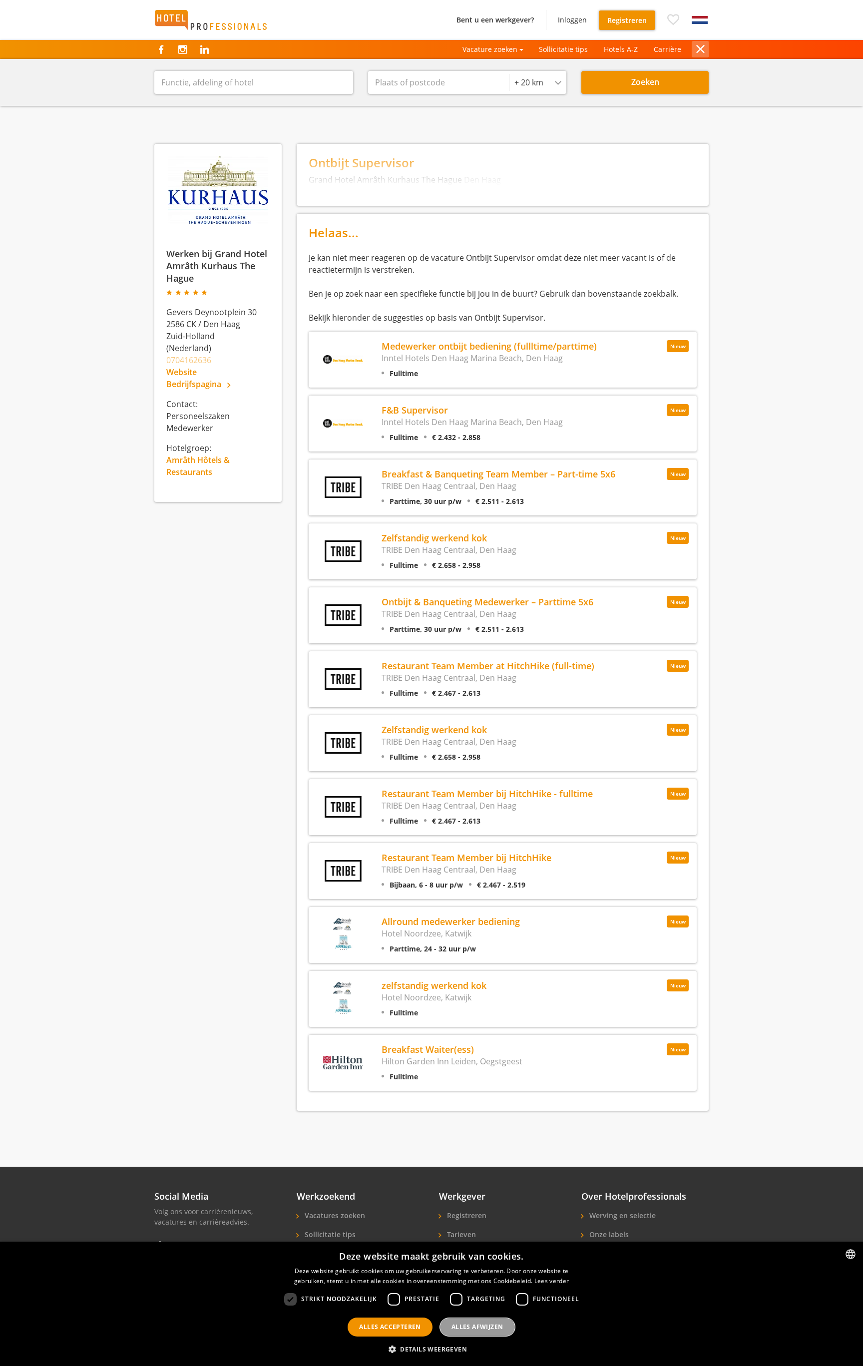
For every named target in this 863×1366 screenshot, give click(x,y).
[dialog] (431, 1304)
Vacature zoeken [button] (489, 49)
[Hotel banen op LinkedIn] (204, 49)
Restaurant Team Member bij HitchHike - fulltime (487, 793)
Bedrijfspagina (194, 384)
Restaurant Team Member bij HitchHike (466, 857)
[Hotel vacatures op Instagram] (182, 49)
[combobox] (537, 82)
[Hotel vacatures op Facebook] (161, 49)
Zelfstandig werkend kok (434, 537)
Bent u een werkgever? (495, 19)
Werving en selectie (621, 1215)
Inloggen (572, 19)
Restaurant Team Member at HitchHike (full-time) (488, 665)
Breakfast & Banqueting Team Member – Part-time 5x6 (498, 473)
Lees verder (551, 1281)
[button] (673, 20)
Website (181, 372)
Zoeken (645, 81)
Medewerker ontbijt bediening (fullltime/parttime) (489, 346)
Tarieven (460, 1234)
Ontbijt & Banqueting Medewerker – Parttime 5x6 (487, 601)
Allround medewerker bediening (451, 921)
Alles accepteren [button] (390, 1327)
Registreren (627, 20)
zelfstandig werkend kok (434, 985)
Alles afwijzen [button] (477, 1327)
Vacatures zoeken (334, 1215)
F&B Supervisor (415, 410)
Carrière (667, 49)
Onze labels (608, 1234)
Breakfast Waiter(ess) (428, 1049)
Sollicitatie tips (563, 49)
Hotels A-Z (621, 49)
